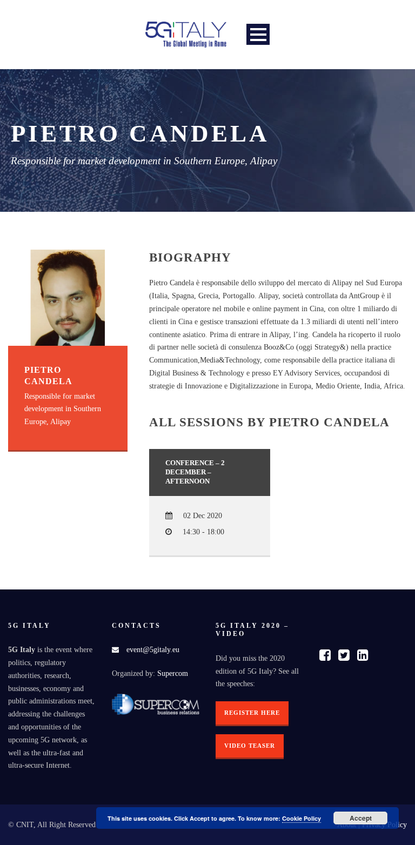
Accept (361, 818)
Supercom (172, 673)
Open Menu (258, 34)
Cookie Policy (301, 818)
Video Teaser (249, 745)
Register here (252, 712)
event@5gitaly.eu (152, 650)
